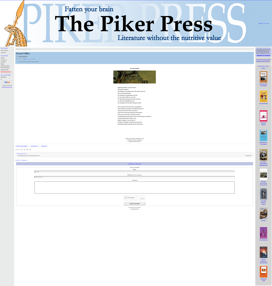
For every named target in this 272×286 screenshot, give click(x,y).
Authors (3, 62)
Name (134, 169)
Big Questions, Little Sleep (263, 84)
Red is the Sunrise (263, 123)
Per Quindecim (263, 240)
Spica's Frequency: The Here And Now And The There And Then (263, 263)
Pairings (263, 220)
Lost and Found (263, 103)
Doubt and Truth (263, 279)
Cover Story (4, 50)
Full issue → (44, 146)
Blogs (2, 64)
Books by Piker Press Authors (5, 66)
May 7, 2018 (24, 49)
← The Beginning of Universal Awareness (28, 155)
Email (134, 175)
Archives (4, 60)
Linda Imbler (22, 56)
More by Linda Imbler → (22, 146)
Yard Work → (249, 155)
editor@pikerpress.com (7, 87)
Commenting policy (134, 209)
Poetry (29, 49)
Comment (134, 180)
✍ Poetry (24, 59)
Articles (3, 52)
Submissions (4, 70)
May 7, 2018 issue (138, 140)
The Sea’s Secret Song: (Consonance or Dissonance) (263, 183)
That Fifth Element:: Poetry (263, 202)
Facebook (3, 77)
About (2, 58)
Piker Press (18, 49)
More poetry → (35, 146)
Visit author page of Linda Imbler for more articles (263, 60)
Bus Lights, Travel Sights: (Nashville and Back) (263, 164)
